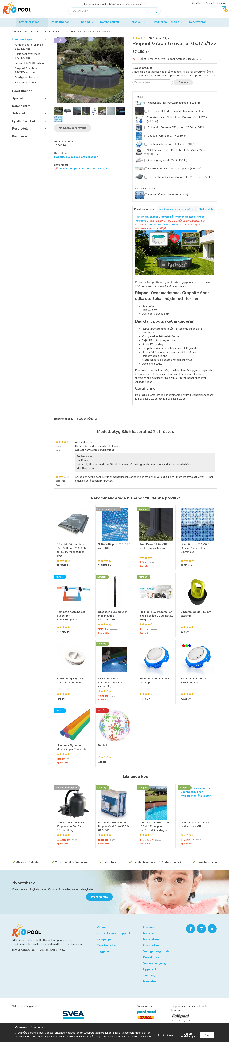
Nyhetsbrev (23, 883)
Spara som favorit (74, 128)
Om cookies (151, 945)
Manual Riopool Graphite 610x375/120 (85, 168)
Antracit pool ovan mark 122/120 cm (29, 46)
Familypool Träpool (26, 77)
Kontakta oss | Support (203, 3)
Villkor (101, 927)
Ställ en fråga (161, 38)
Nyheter (149, 933)
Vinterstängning (154, 963)
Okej (207, 1035)
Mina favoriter (107, 945)
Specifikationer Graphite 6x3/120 (176, 209)
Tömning (149, 975)
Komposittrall (109, 22)
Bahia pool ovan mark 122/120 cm (27, 56)
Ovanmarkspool (29, 22)
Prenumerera (99, 897)
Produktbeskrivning (144, 209)
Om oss (148, 927)
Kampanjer (19, 136)
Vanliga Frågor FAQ (157, 951)
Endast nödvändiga (188, 1035)
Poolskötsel (151, 957)
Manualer (149, 981)
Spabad (84, 22)
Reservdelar (197, 22)
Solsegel (136, 22)
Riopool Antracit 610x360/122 (167, 224)
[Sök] (155, 11)
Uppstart (149, 969)
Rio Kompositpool (25, 82)
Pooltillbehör (60, 22)
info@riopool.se (23, 950)
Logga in (221, 3)
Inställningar (165, 1035)
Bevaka (183, 82)
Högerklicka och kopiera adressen (76, 157)
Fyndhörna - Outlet (165, 22)
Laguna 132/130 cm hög (29, 63)
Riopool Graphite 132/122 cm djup (26, 70)
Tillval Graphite (205, 209)
